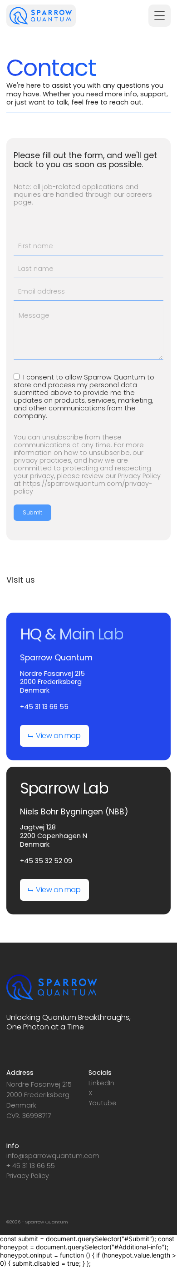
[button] (159, 16)
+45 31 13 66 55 (44, 707)
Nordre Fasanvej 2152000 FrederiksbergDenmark (52, 682)
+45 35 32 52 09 (46, 861)
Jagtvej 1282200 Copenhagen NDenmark (53, 836)
